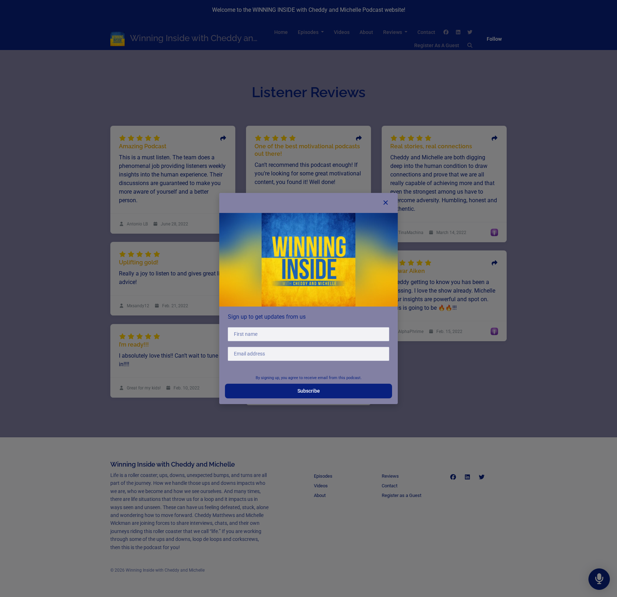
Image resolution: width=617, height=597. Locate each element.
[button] (385, 203)
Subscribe (308, 391)
